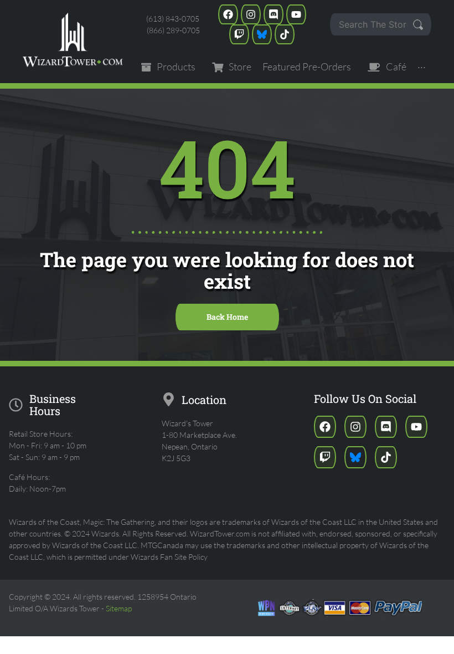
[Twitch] (239, 34)
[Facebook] (228, 14)
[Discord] (273, 14)
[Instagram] (251, 14)
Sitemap (119, 608)
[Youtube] (296, 14)
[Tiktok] (285, 34)
